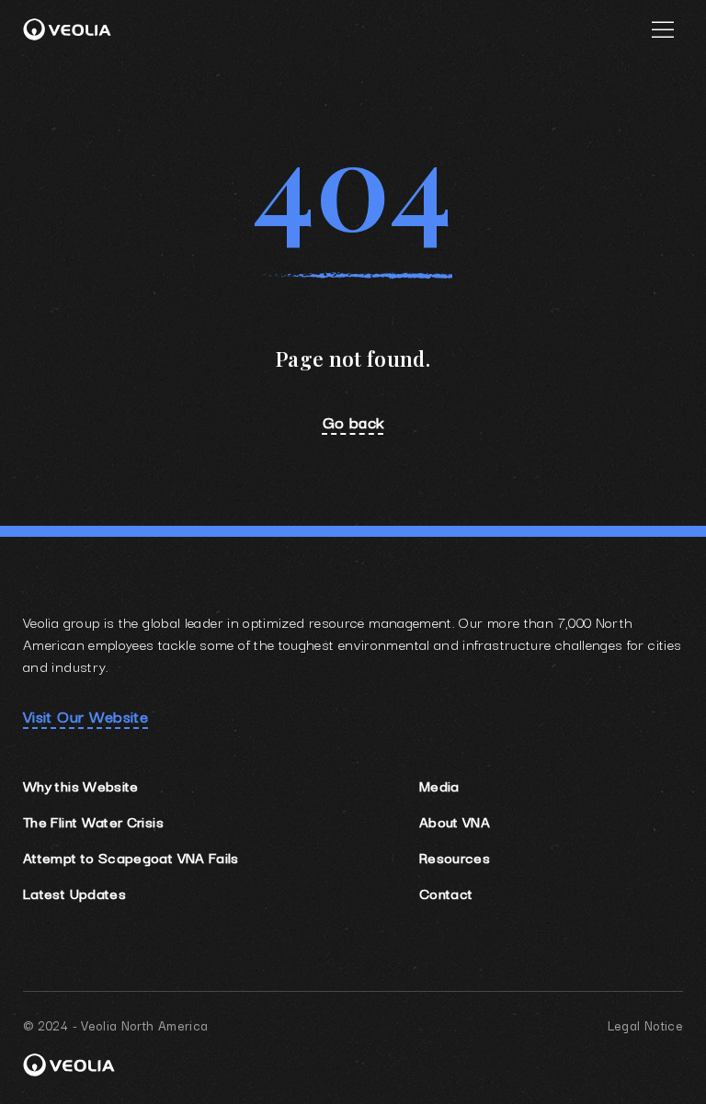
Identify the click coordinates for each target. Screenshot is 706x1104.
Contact (446, 893)
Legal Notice (645, 1025)
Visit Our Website (85, 716)
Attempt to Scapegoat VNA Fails (131, 857)
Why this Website (81, 785)
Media (439, 785)
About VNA (454, 821)
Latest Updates (74, 893)
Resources (454, 857)
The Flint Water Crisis (93, 821)
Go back (353, 422)
